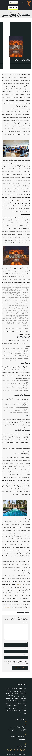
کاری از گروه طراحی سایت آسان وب (16, 754)
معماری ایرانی (8, 607)
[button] (22, 2)
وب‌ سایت (25, 655)
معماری (20, 200)
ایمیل (26, 649)
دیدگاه (25, 623)
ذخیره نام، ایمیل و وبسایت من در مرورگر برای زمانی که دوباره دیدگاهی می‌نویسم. (16, 662)
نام (26, 642)
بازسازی (19, 584)
